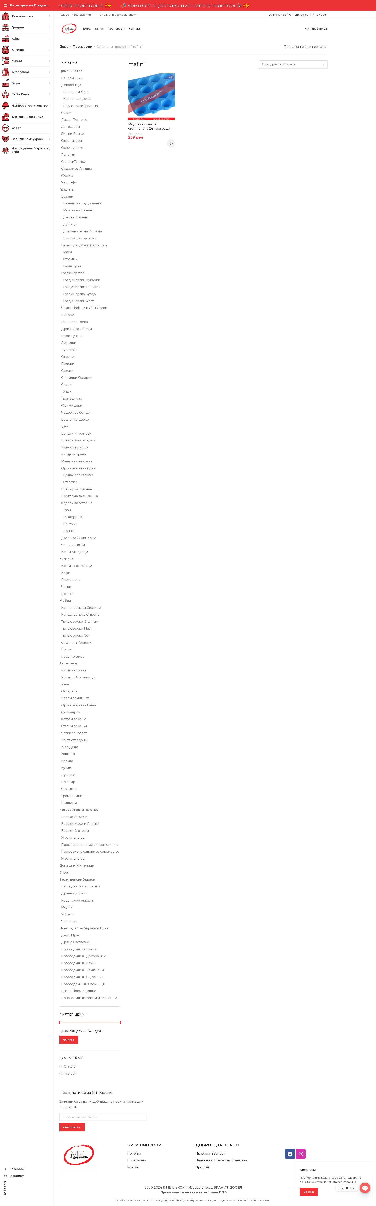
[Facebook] (290, 1154)
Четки (66, 587)
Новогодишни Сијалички (82, 977)
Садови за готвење (76, 503)
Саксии (67, 371)
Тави (67, 510)
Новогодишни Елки (78, 963)
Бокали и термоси (76, 433)
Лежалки (68, 343)
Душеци (70, 224)
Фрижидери (71, 405)
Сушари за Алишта (76, 168)
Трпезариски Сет (75, 635)
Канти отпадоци (74, 552)
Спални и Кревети (76, 642)
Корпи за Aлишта (75, 698)
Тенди (66, 391)
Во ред (309, 1191)
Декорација (71, 85)
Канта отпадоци (74, 740)
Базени (67, 196)
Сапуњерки (70, 712)
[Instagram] (301, 1154)
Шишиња (69, 803)
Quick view (168, 80)
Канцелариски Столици (81, 608)
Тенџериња (72, 517)
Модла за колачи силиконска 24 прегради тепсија (149, 128)
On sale (70, 1066)
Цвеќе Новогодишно (78, 991)
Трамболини (71, 398)
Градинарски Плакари (82, 287)
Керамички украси (77, 900)
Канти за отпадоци (76, 566)
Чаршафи (69, 182)
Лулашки (69, 350)
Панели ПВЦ (71, 78)
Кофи (65, 573)
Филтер (69, 1039)
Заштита (68, 754)
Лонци (69, 531)
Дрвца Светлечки (75, 942)
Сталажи (70, 482)
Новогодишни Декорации (83, 956)
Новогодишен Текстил (80, 949)
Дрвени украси (74, 893)
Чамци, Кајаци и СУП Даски (84, 308)
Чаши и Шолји (73, 545)
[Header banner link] (193, 5)
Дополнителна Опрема (82, 231)
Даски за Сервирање (78, 538)
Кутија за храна (73, 454)
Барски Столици (75, 831)
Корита (67, 761)
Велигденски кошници (81, 886)
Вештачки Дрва (76, 92)
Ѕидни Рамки (72, 134)
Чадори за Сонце (75, 412)
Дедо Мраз (70, 935)
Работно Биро (72, 656)
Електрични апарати (78, 440)
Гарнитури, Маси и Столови (84, 245)
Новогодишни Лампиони (82, 970)
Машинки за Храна (76, 461)
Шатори (67, 315)
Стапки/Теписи (73, 162)
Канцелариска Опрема (80, 614)
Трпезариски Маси (77, 628)
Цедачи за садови (78, 475)
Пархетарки (71, 580)
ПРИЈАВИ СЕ (72, 1127)
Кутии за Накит (73, 670)
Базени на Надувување (82, 203)
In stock (70, 1073)
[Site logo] (69, 28)
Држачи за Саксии (76, 329)
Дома (64, 47)
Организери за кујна (78, 468)
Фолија (67, 175)
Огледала (69, 691)
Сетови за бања (73, 719)
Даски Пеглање (74, 120)
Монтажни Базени (78, 210)
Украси (67, 914)
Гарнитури (72, 266)
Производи (82, 47)
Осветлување (72, 148)
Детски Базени (75, 217)
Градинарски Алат (78, 301)
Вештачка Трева (74, 322)
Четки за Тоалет (74, 733)
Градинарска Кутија (79, 294)
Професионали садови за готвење (89, 844)
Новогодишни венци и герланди (89, 998)
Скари (66, 385)
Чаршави (69, 921)
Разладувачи (72, 336)
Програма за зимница (79, 496)
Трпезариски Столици (80, 621)
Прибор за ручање (76, 489)
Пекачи (69, 524)
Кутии (66, 768)
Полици (68, 649)
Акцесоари (70, 127)
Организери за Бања (78, 705)
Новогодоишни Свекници (83, 984)
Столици (70, 259)
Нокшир (68, 782)
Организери (71, 141)
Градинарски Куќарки (81, 280)
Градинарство (72, 273)
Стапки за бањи (74, 726)
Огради (67, 357)
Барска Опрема (74, 817)
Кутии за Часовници (78, 677)
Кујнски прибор (74, 447)
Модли (67, 907)
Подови (67, 364)
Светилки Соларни (77, 377)
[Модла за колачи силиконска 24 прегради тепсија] (151, 96)
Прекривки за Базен (80, 238)
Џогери (67, 594)
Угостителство (73, 837)
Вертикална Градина (80, 106)
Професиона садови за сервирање (90, 851)
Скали (66, 113)
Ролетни (68, 154)
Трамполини (71, 796)
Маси (67, 252)
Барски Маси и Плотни (80, 824)
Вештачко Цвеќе (77, 99)
